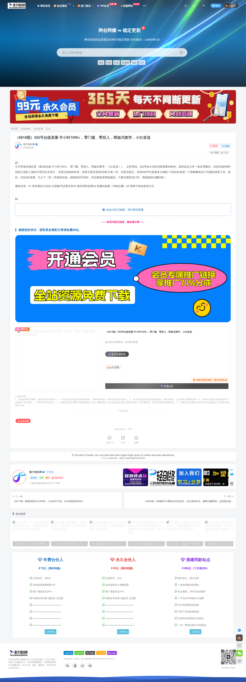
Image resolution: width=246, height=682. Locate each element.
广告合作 (101, 653)
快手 (142, 62)
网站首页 (45, 6)
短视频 (125, 62)
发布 (218, 5)
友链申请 (69, 653)
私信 (227, 145)
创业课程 (63, 5)
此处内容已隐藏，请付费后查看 (124, 209)
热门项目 (85, 6)
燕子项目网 (29, 144)
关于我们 (90, 653)
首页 (15, 128)
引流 (116, 62)
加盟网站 (131, 5)
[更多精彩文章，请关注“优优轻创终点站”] (123, 279)
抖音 (108, 62)
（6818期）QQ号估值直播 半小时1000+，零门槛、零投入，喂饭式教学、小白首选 (82, 137)
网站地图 (112, 653)
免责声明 (79, 653)
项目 (101, 62)
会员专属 (38, 128)
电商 (134, 62)
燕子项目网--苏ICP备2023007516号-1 (98, 658)
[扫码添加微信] (239, 653)
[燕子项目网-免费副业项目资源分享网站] (18, 652)
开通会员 (232, 5)
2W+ (35, 477)
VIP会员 (107, 5)
